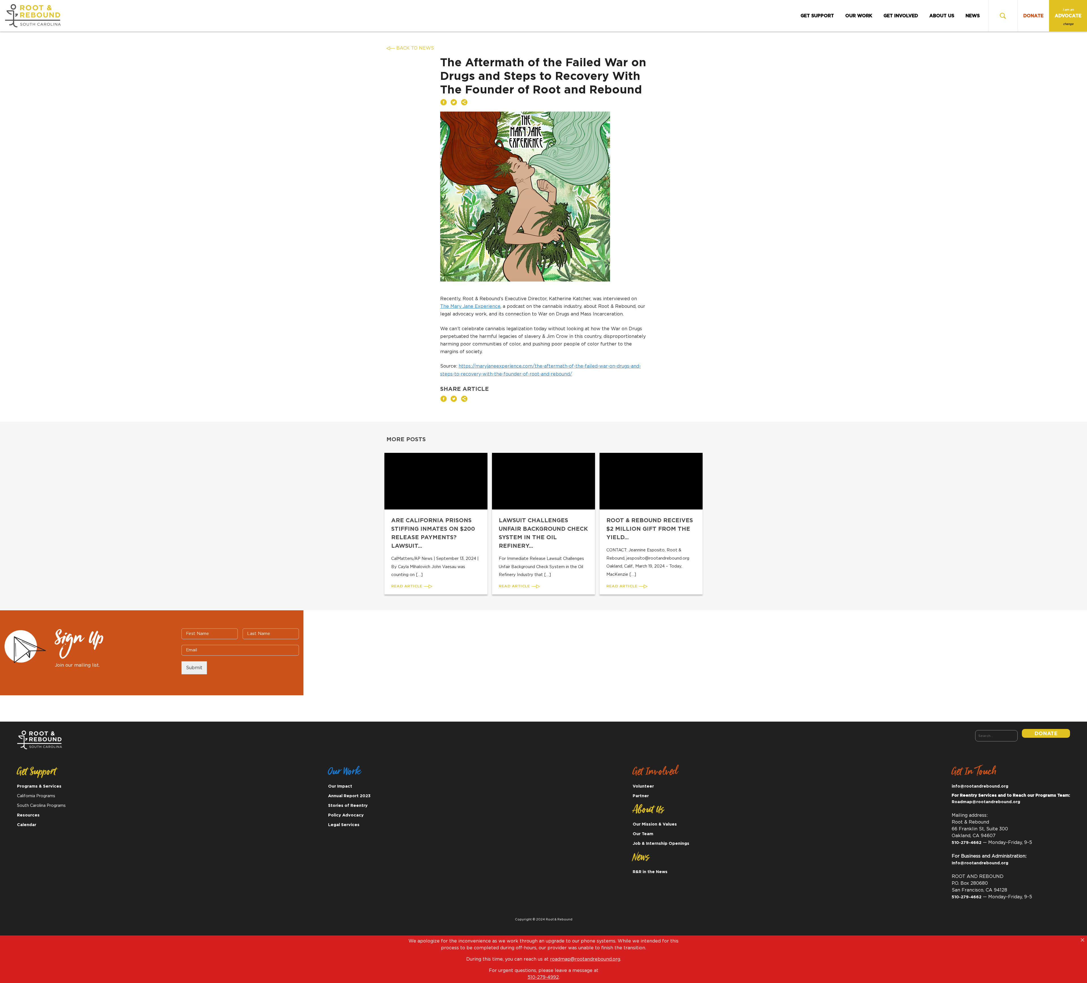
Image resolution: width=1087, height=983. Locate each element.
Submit (194, 668)
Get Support (817, 16)
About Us (941, 16)
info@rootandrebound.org (980, 786)
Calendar (26, 825)
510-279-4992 (543, 977)
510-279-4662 (966, 843)
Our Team (643, 834)
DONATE (1033, 16)
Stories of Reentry (348, 805)
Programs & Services (39, 786)
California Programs (36, 796)
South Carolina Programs (41, 805)
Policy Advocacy (346, 815)
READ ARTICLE (407, 586)
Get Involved (900, 16)
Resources (28, 815)
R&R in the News (650, 872)
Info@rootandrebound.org (980, 863)
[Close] (1082, 939)
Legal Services (344, 825)
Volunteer (643, 786)
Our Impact (340, 786)
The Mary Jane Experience (470, 306)
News (973, 16)
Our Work (858, 16)
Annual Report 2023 (349, 796)
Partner (641, 796)
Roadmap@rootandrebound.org (986, 802)
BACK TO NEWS (415, 48)
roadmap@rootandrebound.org (585, 959)
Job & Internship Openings (661, 843)
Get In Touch (974, 773)
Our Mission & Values (655, 824)
